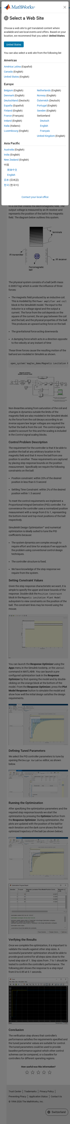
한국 (6, 185)
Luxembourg (11, 130)
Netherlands (44, 90)
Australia (9, 149)
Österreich (42, 100)
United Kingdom (46, 135)
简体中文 (12, 169)
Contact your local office (35, 197)
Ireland (8, 120)
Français (45, 130)
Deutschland (11, 100)
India (7, 154)
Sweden (41, 110)
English (44, 125)
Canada (8, 71)
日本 (6, 179)
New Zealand (11, 159)
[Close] (64, 7)
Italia (7, 125)
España (8, 105)
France (8, 115)
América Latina (12, 66)
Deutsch (44, 120)
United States (11, 76)
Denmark (9, 95)
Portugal (42, 105)
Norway (41, 95)
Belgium (8, 90)
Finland (8, 110)
